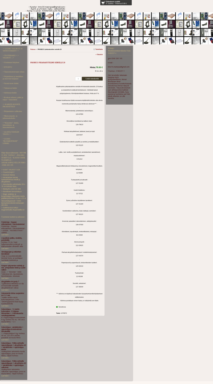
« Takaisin (99, 54)
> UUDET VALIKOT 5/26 (10, 170)
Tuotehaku (99, 49)
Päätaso (33, 49)
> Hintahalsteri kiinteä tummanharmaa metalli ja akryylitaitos (10, 179)
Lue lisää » (5, 235)
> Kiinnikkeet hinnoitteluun (11, 191)
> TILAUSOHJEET (8, 172)
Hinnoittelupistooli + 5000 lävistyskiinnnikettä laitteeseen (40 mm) (12, 203)
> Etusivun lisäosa (8, 175)
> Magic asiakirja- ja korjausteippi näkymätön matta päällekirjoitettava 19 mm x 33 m (13, 196)
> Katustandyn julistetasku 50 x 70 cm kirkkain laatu (13, 185)
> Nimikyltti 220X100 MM (11, 189)
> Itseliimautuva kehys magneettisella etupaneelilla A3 (13, 209)
